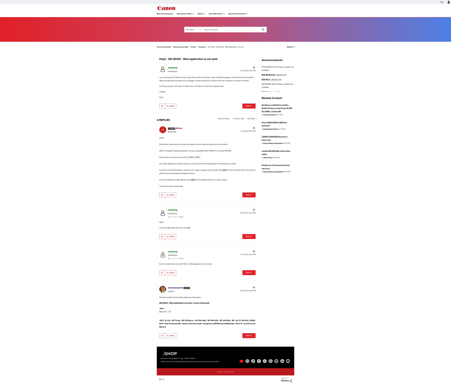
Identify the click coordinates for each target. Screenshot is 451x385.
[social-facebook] (259, 361)
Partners (193, 358)
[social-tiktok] (253, 361)
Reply (249, 106)
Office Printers (267, 157)
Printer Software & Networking (273, 143)
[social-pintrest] (276, 361)
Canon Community (166, 8)
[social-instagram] (247, 361)
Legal (181, 358)
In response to (176, 217)
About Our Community (236, 14)
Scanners (202, 47)
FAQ (441, 2)
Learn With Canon (215, 14)
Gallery (200, 14)
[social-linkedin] (282, 361)
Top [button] (162, 379)
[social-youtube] (241, 361)
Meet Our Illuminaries (165, 14)
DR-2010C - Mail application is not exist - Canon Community (184, 303)
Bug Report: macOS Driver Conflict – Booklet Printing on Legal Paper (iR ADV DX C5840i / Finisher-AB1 (277, 108)
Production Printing (269, 115)
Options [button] (290, 47)
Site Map (187, 358)
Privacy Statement (174, 358)
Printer (193, 47)
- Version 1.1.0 (274, 74)
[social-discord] (288, 361)
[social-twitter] (265, 361)
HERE (224, 170)
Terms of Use (164, 358)
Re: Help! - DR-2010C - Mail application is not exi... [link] (226, 47)
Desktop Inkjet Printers (270, 129)
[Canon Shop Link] (169, 353)
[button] (162, 106)
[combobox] (234, 29)
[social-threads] (270, 361)
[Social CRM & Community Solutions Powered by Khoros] (286, 380)
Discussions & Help (184, 14)
